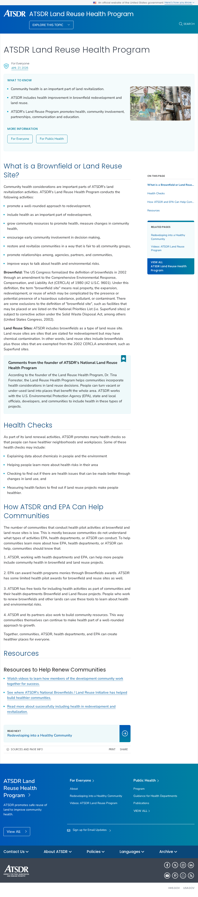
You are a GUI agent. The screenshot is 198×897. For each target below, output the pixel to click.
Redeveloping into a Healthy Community (168, 237)
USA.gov (189, 888)
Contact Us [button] (14, 851)
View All (14, 831)
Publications (141, 803)
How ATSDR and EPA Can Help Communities (170, 202)
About (74, 789)
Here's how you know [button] (178, 2)
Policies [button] (94, 851)
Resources (153, 210)
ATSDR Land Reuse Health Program (81, 14)
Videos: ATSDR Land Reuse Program (167, 248)
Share (124, 749)
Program (139, 789)
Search (189, 24)
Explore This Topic (48, 25)
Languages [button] (130, 851)
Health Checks (156, 193)
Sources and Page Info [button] (27, 749)
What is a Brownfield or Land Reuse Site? (170, 185)
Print (112, 749)
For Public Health (52, 139)
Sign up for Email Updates (90, 830)
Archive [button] (166, 851)
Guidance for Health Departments (155, 796)
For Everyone (20, 139)
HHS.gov (174, 888)
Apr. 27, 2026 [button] (19, 68)
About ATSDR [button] (56, 851)
